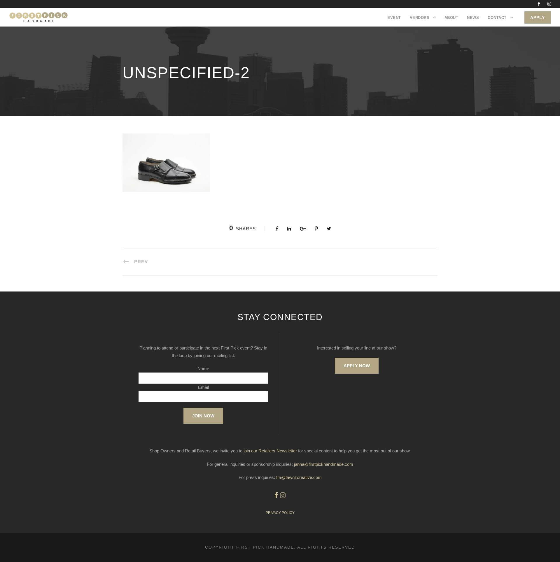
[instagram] (549, 3)
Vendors (420, 17)
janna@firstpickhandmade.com (323, 464)
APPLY (537, 17)
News (473, 17)
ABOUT (451, 17)
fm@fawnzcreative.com (299, 477)
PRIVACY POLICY (280, 513)
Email (203, 387)
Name (203, 368)
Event (394, 17)
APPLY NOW (357, 365)
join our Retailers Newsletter (270, 450)
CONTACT (497, 17)
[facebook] (539, 3)
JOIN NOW (203, 415)
